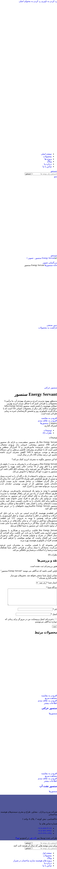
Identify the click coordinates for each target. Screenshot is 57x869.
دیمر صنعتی (52, 325)
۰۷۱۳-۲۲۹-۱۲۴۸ (44, 833)
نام (55, 609)
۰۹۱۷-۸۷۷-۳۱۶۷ (44, 828)
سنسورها (48, 265)
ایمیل (54, 614)
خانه (55, 265)
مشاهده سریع (51, 698)
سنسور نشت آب (48, 786)
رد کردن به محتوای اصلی (30, 1)
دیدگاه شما (51, 587)
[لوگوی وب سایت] (32, 78)
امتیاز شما (52, 582)
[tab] (48, 430)
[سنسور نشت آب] (28, 771)
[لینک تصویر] (50, 807)
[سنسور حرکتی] (28, 693)
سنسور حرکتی (50, 388)
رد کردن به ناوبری (49, 1)
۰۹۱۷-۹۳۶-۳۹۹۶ (44, 831)
